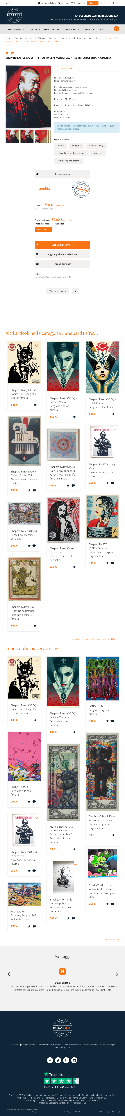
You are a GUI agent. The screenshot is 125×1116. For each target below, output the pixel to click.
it (113, 3)
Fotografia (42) (37, 1097)
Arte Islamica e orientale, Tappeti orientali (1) (79, 1095)
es (117, 3)
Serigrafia (76, 145)
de (109, 3)
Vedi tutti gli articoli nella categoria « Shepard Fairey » (96, 639)
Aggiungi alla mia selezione (62, 254)
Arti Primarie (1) (23, 1097)
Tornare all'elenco (58, 291)
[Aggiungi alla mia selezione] (36, 345)
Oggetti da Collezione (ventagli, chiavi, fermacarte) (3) (62, 1102)
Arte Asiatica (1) (28, 1095)
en (105, 3)
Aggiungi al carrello (62, 244)
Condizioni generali (62, 1047)
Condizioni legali (107, 1044)
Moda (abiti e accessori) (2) (72, 1100)
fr (101, 3)
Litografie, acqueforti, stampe (72, 38)
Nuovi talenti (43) (93, 1100)
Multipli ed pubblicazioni (68, 160)
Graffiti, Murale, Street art (45, 38)
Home (8, 38)
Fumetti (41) (50, 1097)
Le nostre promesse (72, 1044)
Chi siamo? (14, 1044)
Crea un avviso (62, 173)
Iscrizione (81, 3)
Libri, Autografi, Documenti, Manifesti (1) (42, 1100)
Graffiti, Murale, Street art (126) (95, 1097)
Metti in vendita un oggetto (50, 1044)
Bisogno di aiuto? (28, 1044)
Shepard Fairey (95, 38)
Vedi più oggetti (112, 939)
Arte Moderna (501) (108, 1095)
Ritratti (61, 145)
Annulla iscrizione (90, 1044)
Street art (97, 153)
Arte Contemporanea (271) (47, 1095)
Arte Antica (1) (15, 1095)
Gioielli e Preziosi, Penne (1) (69, 1097)
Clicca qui (108, 125)
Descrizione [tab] (67, 68)
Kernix (115, 1112)
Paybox (109, 1112)
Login (92, 3)
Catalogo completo (23, 38)
